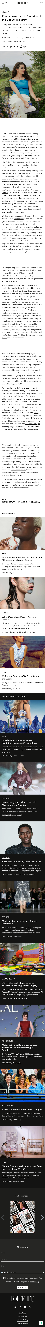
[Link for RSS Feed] (30, 1307)
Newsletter (22, 1316)
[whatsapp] (21, 47)
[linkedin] (14, 47)
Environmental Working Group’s (18, 335)
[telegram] (24, 47)
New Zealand (21, 139)
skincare (20, 502)
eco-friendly (19, 219)
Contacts (22, 1313)
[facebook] (7, 47)
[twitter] (17, 47)
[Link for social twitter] (15, 1308)
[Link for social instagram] (25, 1308)
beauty (12, 502)
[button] (42, 1217)
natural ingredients (25, 144)
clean (4, 338)
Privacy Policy (34, 1282)
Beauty (6, 12)
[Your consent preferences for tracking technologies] (41, 1323)
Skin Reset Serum (18, 470)
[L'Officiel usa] (22, 3)
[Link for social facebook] (20, 1308)
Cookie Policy (22, 1323)
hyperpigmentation (34, 467)
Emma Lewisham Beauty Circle (15, 195)
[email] (3, 47)
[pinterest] (10, 47)
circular (34, 184)
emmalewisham (33, 502)
